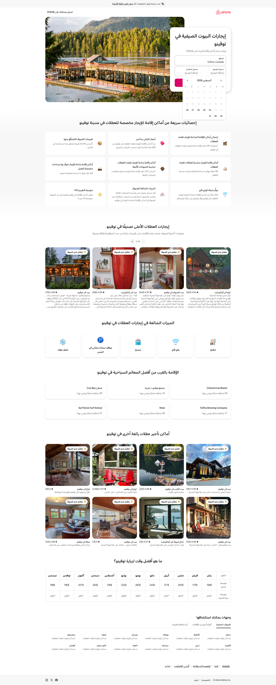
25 (204, 110)
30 (215, 116)
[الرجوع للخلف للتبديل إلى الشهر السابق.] (221, 80)
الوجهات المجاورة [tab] (223, 624)
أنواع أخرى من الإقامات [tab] (202, 624)
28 (187, 110)
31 (210, 116)
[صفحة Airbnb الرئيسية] (223, 12)
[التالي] (132, 241)
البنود (196, 680)
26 (198, 110)
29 (221, 116)
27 (193, 110)
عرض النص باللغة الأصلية (122, 3)
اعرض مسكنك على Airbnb (60, 11)
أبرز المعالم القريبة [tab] (180, 624)
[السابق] (143, 241)
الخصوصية (206, 680)
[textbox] (213, 73)
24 (210, 110)
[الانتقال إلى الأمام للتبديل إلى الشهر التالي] (187, 80)
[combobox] (200, 62)
